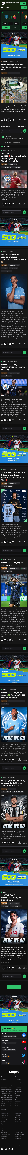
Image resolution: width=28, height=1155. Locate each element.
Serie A (16, 1097)
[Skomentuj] (24, 212)
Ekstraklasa (17, 1085)
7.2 (5, 23)
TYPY (14, 27)
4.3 (10, 23)
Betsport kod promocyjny (7, 1089)
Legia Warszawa (4, 1115)
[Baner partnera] (14, 45)
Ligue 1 (16, 1099)
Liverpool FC (17, 1119)
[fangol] (14, 1072)
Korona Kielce (4, 1138)
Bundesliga (17, 1095)
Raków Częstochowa (5, 1134)
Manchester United (19, 1123)
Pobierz (23, 3)
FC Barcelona (18, 1128)
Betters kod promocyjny (6, 1101)
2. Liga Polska (18, 1089)
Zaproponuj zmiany (6, 1076)
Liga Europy (17, 1103)
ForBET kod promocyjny (6, 1105)
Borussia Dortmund (19, 1132)
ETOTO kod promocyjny (6, 1085)
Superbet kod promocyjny (7, 1091)
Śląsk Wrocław (4, 1123)
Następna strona (13, 987)
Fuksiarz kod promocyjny (6, 1093)
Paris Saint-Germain (19, 1134)
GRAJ (6, 27)
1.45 (16, 23)
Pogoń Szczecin (4, 1130)
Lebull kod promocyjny (6, 1087)
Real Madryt (17, 1126)
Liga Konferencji (18, 1105)
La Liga (16, 1093)
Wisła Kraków (4, 1117)
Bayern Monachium (19, 1130)
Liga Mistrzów (18, 1101)
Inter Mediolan (18, 1138)
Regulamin (4, 1079)
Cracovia (3, 1126)
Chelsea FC (17, 1117)
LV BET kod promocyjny (6, 1095)
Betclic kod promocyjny (6, 1103)
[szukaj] (19, 7)
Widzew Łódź (4, 1132)
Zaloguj (24, 7)
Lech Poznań (4, 1119)
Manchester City (18, 1121)
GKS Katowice (4, 1136)
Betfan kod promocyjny (6, 1099)
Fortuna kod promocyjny (6, 1097)
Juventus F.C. (18, 1136)
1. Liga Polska (18, 1087)
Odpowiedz (16, 142)
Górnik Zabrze (4, 1121)
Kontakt (17, 1076)
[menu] (2, 7)
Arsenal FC (17, 1115)
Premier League (18, 1091)
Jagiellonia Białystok (5, 1128)
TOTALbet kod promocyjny (4, 1108)
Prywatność (18, 1079)
